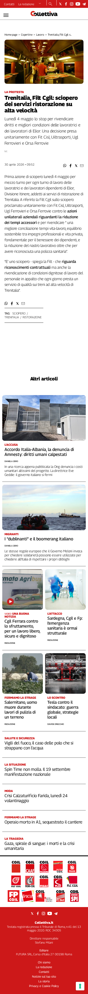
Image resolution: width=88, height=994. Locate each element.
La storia (44, 981)
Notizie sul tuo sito (44, 976)
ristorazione (32, 317)
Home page (11, 34)
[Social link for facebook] (66, 4)
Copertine (26, 34)
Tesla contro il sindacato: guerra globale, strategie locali (63, 709)
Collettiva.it (44, 922)
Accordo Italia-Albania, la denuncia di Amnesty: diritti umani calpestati (39, 452)
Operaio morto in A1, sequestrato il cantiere (43, 821)
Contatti (9, 4)
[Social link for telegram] (84, 4)
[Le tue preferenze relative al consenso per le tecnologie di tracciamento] (80, 986)
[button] (65, 165)
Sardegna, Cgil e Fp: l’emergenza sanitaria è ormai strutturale (65, 625)
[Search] (50, 4)
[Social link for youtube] (78, 4)
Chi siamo (44, 962)
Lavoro (40, 34)
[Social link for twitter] (60, 4)
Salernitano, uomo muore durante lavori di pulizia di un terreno (21, 709)
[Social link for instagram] (71, 4)
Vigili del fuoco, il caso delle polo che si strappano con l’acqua (39, 745)
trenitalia (12, 317)
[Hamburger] (6, 15)
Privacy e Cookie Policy (44, 986)
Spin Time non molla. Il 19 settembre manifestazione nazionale (37, 772)
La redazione (26, 4)
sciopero (18, 313)
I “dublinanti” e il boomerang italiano (39, 538)
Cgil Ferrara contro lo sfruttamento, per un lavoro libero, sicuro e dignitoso (22, 628)
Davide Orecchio (55, 724)
